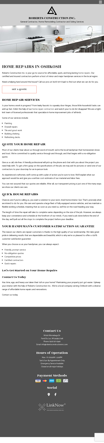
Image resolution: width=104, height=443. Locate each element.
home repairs (84, 73)
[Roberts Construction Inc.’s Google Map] (49, 395)
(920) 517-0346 (54, 341)
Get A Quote (19, 89)
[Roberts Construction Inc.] (52, 10)
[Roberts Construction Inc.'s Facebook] (55, 395)
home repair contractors (43, 109)
